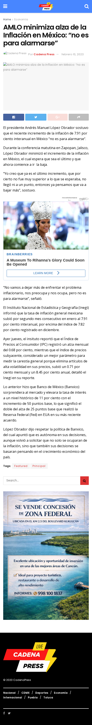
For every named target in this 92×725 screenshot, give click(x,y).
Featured (21, 466)
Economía (21, 19)
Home (7, 19)
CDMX (25, 693)
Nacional (9, 693)
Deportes (41, 693)
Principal (39, 466)
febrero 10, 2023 (73, 54)
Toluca (48, 697)
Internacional (12, 697)
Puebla (33, 697)
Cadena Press (44, 54)
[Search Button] (84, 480)
